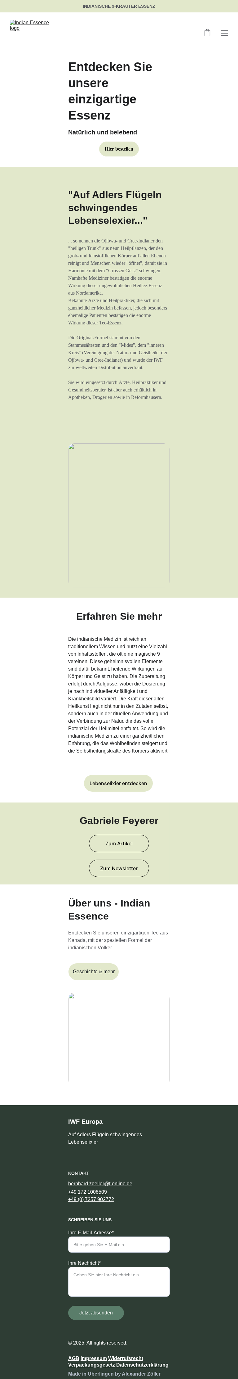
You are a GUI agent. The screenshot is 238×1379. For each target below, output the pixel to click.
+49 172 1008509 (87, 1192)
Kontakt (78, 1173)
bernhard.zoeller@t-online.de (100, 1183)
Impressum (94, 1358)
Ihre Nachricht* (84, 1263)
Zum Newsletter (119, 868)
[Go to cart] (207, 33)
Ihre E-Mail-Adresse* (91, 1232)
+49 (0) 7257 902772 (91, 1199)
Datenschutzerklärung (142, 1365)
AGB (73, 1358)
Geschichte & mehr (94, 971)
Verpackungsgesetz (91, 1365)
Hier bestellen (119, 148)
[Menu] (224, 33)
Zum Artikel (119, 843)
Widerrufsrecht (125, 1358)
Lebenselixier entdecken (118, 783)
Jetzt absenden (96, 1312)
